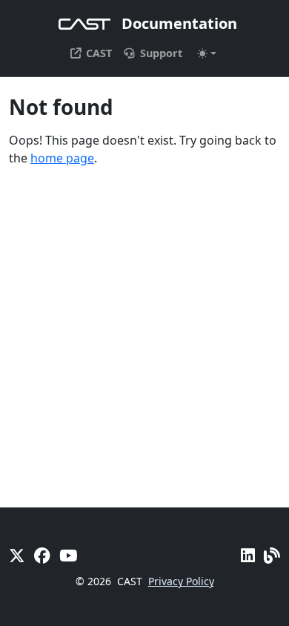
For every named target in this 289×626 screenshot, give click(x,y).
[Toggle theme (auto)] (206, 53)
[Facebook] (42, 555)
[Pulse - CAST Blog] (272, 555)
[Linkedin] (248, 555)
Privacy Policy (181, 581)
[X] (17, 555)
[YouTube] (68, 555)
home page (62, 158)
